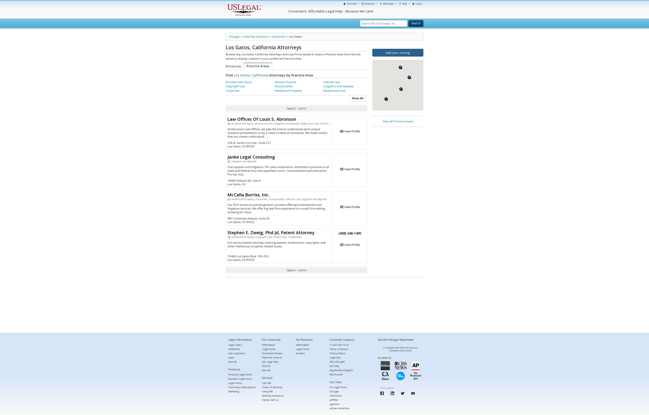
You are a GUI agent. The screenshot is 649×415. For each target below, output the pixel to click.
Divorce (266, 366)
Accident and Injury (239, 82)
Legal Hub (335, 357)
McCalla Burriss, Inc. (248, 195)
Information (268, 344)
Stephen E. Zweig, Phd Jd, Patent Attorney (270, 232)
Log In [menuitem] (418, 3)
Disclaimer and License (400, 350)
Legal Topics (235, 344)
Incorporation (283, 86)
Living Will (267, 391)
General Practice (285, 82)
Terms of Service (339, 349)
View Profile (352, 131)
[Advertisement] (397, 151)
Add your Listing (398, 53)
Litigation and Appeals (338, 86)
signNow (334, 404)
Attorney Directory (256, 36)
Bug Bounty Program (341, 370)
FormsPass (336, 395)
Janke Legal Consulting (251, 157)
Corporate (232, 91)
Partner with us (270, 399)
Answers (300, 353)
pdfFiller (334, 399)
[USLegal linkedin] (392, 393)
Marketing (233, 391)
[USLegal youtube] (413, 393)
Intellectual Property (288, 91)
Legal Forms (235, 383)
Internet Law (331, 82)
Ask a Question (236, 353)
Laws (231, 357)
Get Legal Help (270, 361)
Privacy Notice (337, 353)
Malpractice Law (334, 91)
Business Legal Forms (240, 378)
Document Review (272, 353)
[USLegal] (244, 5)
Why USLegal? (337, 361)
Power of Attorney (272, 387)
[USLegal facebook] (382, 393)
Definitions (234, 349)
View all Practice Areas (397, 121)
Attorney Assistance (273, 395)
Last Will (266, 383)
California (278, 36)
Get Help (334, 366)
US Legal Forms (338, 387)
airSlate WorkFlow (339, 408)
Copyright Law (235, 86)
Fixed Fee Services (272, 357)
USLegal (234, 36)
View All (232, 361)
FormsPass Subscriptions (242, 387)
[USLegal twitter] (402, 393)
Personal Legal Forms (240, 374)
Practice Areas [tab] (257, 66)
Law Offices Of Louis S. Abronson (261, 119)
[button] (386, 99)
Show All (357, 98)
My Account (336, 374)
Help (404, 3)
